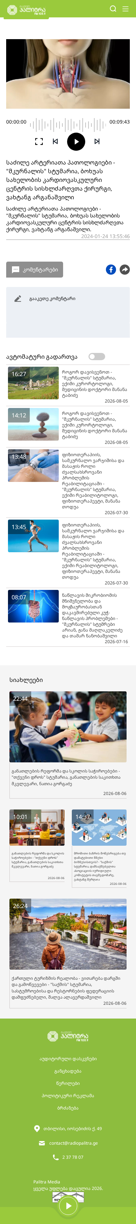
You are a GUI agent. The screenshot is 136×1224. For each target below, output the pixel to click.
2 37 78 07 (72, 1157)
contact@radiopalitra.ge (73, 1143)
